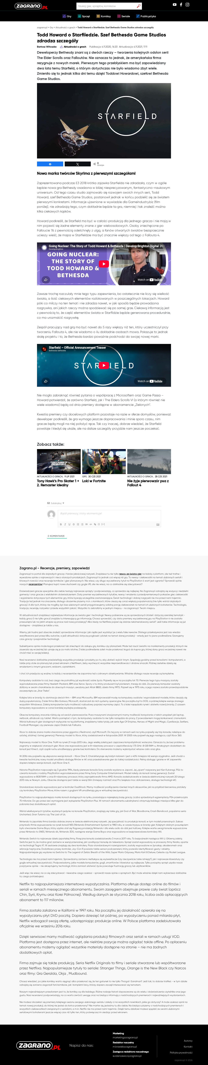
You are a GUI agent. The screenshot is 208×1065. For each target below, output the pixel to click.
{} (99, 524)
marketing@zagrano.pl (125, 1037)
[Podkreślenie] (69, 524)
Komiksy (106, 16)
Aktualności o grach (65, 27)
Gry (69, 16)
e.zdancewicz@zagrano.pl (127, 1055)
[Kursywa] (65, 524)
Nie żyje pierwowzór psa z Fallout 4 (148, 483)
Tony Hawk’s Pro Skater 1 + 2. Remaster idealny (58, 483)
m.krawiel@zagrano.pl (125, 1046)
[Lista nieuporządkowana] (82, 524)
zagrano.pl (42, 27)
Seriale (126, 16)
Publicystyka (148, 16)
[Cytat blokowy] (86, 524)
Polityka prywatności (181, 1052)
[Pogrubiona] (61, 524)
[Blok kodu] (91, 524)
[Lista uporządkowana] (78, 524)
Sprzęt (86, 16)
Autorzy (188, 1040)
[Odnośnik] (95, 524)
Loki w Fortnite (94, 481)
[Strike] (74, 524)
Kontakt (188, 1046)
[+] (103, 524)
